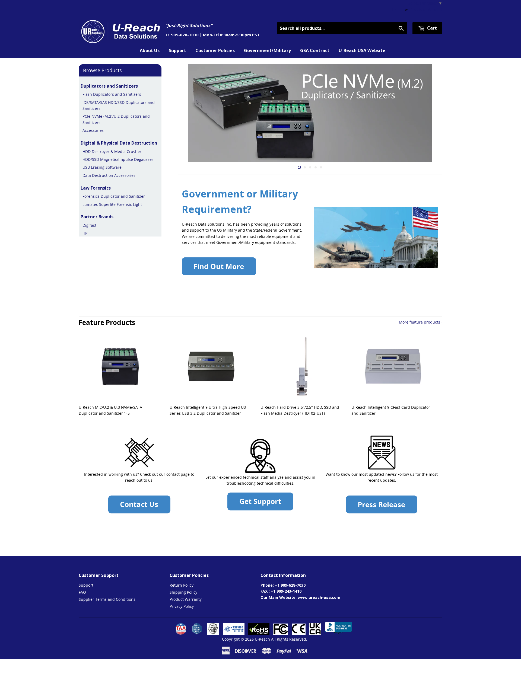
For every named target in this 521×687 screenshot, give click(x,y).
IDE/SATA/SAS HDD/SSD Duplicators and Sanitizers (118, 105)
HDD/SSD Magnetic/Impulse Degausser (117, 159)
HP (84, 233)
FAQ (82, 592)
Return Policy (181, 585)
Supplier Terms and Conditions (107, 599)
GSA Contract (314, 50)
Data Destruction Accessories (108, 175)
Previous (189, 113)
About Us (150, 50)
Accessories (93, 130)
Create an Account (426, 9)
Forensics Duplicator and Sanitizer (113, 196)
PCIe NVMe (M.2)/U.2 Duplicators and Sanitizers (116, 119)
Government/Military (267, 50)
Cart (431, 28)
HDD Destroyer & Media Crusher (111, 151)
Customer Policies (215, 50)
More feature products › (420, 322)
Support (177, 50)
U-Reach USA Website (362, 50)
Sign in (397, 9)
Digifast (89, 225)
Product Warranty (186, 599)
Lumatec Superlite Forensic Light (112, 204)
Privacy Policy (182, 606)
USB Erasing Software (102, 167)
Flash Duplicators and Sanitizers (111, 94)
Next (431, 113)
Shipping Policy (183, 592)
